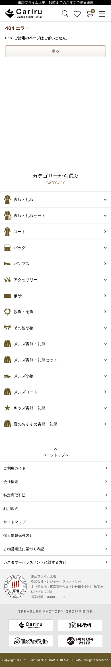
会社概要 (10, 481)
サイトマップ (14, 522)
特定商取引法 (14, 495)
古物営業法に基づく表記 (23, 548)
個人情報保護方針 (18, 535)
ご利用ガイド (14, 468)
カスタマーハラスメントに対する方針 (34, 562)
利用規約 (10, 508)
